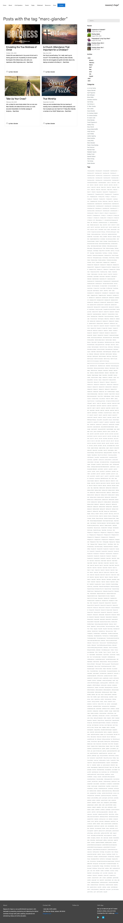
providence (103, 809)
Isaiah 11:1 (94, 403)
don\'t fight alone (95, 725)
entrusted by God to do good (106, 729)
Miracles (93, 518)
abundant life (96, 678)
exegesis (101, 734)
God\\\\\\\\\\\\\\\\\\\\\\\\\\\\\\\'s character (96, 363)
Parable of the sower (97, 530)
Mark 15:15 (108, 483)
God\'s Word (102, 354)
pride (103, 807)
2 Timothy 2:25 (116, 215)
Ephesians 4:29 (103, 302)
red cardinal (95, 814)
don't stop (89, 725)
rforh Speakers (19, 5)
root (117, 821)
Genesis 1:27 (115, 328)
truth (101, 873)
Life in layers (96, 462)
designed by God (108, 720)
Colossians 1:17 (113, 262)
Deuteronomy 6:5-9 (107, 281)
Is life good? (89, 403)
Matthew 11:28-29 (90, 490)
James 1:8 (109, 415)
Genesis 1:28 (89, 330)
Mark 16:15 (113, 483)
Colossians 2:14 (103, 264)
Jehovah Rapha (116, 419)
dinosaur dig (89, 722)
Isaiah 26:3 (109, 403)
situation (103, 828)
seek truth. (102, 826)
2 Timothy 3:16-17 (103, 217)
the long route (95, 863)
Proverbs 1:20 (116, 551)
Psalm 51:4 (116, 577)
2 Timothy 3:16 (110, 217)
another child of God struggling (93, 682)
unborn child (106, 875)
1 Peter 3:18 (98, 189)
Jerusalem (117, 424)
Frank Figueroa (100, 318)
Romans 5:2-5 (95, 614)
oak (88, 790)
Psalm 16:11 (94, 567)
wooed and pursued (109, 884)
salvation (98, 823)
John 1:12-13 (116, 438)
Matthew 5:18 (89, 506)
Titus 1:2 (104, 652)
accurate (111, 678)
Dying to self (89, 290)
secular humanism (107, 823)
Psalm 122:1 (95, 563)
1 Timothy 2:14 (113, 196)
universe (104, 877)
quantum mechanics (115, 809)
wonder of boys (102, 884)
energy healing (97, 729)
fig (111, 739)
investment (94, 765)
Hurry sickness (102, 398)
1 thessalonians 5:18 (93, 201)
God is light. (107, 344)
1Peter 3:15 (116, 201)
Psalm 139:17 (112, 563)
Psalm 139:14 (106, 563)
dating (91, 718)
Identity (116, 398)
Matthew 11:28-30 (98, 490)
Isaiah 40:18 (114, 403)
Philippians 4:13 (112, 537)
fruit (114, 746)
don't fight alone (115, 722)
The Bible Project (96, 633)
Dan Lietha (90, 108)
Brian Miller (90, 97)
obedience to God (92, 790)
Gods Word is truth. (93, 365)
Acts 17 (106, 227)
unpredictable (109, 877)
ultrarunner (95, 875)
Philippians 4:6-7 (97, 539)
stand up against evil (108, 835)
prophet (92, 809)
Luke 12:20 (110, 469)
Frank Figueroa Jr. (92, 122)
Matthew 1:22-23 (90, 499)
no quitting (108, 786)
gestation (107, 748)
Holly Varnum (91, 131)
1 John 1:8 (108, 182)
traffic (111, 868)
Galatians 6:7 (106, 323)
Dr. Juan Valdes (102, 288)
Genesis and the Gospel (114, 335)
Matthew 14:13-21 (115, 492)
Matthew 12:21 (92, 492)
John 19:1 (100, 438)
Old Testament (116, 527)
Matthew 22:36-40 (97, 499)
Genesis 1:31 (100, 330)
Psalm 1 (92, 570)
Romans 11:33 (97, 605)
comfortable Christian (97, 706)
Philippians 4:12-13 (104, 537)
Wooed (104, 668)
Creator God (114, 271)
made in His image (100, 774)
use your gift (94, 880)
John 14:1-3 (95, 436)
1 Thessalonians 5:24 (93, 196)
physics (98, 802)
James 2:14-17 (114, 415)
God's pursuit (96, 354)
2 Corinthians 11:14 (115, 203)
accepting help (105, 678)
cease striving (97, 699)
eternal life (92, 732)
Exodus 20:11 (112, 311)
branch (102, 694)
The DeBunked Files (98, 635)
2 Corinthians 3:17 (113, 208)
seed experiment (90, 826)
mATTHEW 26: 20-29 (114, 772)
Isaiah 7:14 (117, 410)
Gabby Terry (90, 124)
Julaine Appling (91, 136)
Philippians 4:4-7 (90, 539)
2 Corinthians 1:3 (98, 208)
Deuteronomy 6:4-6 (98, 281)
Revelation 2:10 (98, 600)
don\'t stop (101, 725)
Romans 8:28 (102, 619)
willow (88, 884)
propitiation (97, 809)
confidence (113, 708)
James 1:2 (100, 415)
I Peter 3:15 (108, 398)
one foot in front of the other (107, 793)
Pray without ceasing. (99, 546)
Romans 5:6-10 (108, 614)
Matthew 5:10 (102, 504)
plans (102, 802)
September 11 (93, 626)
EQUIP (110, 290)
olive (88, 793)
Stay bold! (100, 628)
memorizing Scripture (91, 779)
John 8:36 (95, 445)
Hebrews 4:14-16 (114, 389)
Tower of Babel (92, 654)
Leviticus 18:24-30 (108, 459)
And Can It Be (104, 234)
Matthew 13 (109, 492)
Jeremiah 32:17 (99, 424)
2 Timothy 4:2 (89, 220)
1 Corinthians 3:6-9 (98, 180)
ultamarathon (110, 873)
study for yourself (99, 840)
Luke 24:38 (108, 473)
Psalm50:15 (92, 584)
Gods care (107, 368)
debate (105, 718)
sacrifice (94, 823)
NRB (88, 520)
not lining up (116, 788)
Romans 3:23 (103, 612)
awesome (96, 687)
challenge (114, 699)
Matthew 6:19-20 (102, 506)
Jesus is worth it (94, 429)
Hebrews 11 (108, 382)
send (106, 826)
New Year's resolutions (101, 523)
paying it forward (104, 800)
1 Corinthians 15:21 (99, 175)
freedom (107, 746)
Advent (108, 229)
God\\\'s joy (109, 356)
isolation (98, 765)
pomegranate (106, 802)
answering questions (104, 682)
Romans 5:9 (91, 617)
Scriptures (111, 624)
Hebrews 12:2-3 (103, 384)
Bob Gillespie (91, 95)
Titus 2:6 (113, 652)
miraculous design (99, 779)
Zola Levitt (116, 673)
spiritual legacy (90, 833)
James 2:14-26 (89, 417)
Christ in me (89, 257)
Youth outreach (96, 673)
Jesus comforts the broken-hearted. (107, 426)
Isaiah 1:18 (99, 403)
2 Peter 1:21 (101, 213)
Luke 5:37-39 (111, 476)
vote (112, 880)
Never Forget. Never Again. (108, 520)
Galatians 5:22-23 (92, 323)
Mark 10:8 (98, 483)
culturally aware (102, 715)
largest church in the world (103, 767)
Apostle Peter (89, 236)
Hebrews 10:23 (90, 382)
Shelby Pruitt (90, 154)
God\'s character (109, 354)
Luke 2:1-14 (113, 473)
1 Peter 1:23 (109, 187)
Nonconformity (90, 527)
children (101, 701)
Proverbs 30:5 (96, 556)
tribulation (98, 870)
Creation (109, 271)
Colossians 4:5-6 (112, 269)
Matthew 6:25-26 (96, 509)
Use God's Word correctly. (100, 659)
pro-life (115, 807)
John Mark (100, 445)
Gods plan (107, 372)
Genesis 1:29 (95, 330)
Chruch (93, 262)
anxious (116, 682)
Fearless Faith (101, 316)
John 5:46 (99, 443)
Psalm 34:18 (97, 574)
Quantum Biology (114, 584)
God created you (101, 342)
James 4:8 (114, 417)
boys (99, 694)
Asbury (101, 236)
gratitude (89, 755)
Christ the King (112, 257)
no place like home (101, 786)
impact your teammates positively (99, 762)
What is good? (98, 664)
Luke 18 (97, 471)
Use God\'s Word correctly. (111, 659)
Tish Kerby (90, 161)
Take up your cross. (109, 631)
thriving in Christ (101, 868)
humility (108, 760)
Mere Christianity (113, 511)
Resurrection (100, 598)
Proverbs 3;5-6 (90, 558)
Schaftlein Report (90, 624)
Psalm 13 (101, 565)
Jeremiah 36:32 (111, 424)
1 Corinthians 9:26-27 (102, 182)
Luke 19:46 (114, 471)
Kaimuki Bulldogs (90, 452)
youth (95, 891)
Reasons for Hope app (115, 586)
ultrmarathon (100, 875)
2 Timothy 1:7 (103, 215)
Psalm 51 (88, 579)
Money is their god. (99, 518)
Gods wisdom (112, 372)
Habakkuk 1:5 (104, 377)
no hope (88, 786)
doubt (100, 727)
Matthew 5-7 (96, 504)
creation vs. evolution (94, 713)
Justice (115, 450)
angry (117, 680)
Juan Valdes (90, 134)
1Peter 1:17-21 (110, 201)
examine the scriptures (95, 734)
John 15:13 (109, 436)
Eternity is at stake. (98, 309)
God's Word (93, 351)
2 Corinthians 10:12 (98, 203)
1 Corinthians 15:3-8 (115, 175)
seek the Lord (97, 826)
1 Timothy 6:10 (95, 199)
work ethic (100, 887)
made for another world (91, 774)
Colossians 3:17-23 (92, 269)
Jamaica (114, 412)
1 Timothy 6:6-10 (109, 199)
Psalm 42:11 (102, 577)
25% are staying (99, 220)
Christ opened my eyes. (97, 257)
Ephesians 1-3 (109, 295)
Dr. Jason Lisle (91, 118)
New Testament (93, 523)
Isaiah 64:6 (107, 410)
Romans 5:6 (113, 614)
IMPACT (112, 398)
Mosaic (117, 518)
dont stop (96, 727)
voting (115, 880)
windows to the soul (94, 884)
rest (107, 819)
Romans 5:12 (115, 612)
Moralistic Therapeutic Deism (109, 518)
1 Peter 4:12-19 (109, 189)
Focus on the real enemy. (109, 316)
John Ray (104, 445)
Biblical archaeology (110, 248)
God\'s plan (89, 356)
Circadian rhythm (99, 262)
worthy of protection (95, 889)
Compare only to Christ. (94, 271)
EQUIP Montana (96, 290)
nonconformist (90, 788)
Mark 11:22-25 (103, 483)
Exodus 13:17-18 (95, 311)
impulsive (108, 762)
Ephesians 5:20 (90, 307)
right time (96, 821)
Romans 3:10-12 (90, 612)
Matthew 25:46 (111, 499)
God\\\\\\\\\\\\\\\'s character (93, 361)
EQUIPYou (106, 290)
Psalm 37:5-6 (113, 574)
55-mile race (95, 222)
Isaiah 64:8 (112, 410)
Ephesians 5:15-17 (100, 304)
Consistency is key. (103, 271)
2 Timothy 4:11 (116, 217)
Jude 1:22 (105, 450)
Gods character (112, 368)
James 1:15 (91, 415)
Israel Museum (94, 412)
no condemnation (116, 783)
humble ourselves (102, 760)
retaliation (110, 819)
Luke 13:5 (89, 471)
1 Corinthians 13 (113, 173)
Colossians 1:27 (96, 264)
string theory (92, 840)
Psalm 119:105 (103, 560)
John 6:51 (103, 443)
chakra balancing (108, 699)
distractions (108, 722)
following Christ (107, 741)
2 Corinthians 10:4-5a (107, 203)
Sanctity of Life (114, 621)
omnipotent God (93, 793)
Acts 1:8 (110, 227)
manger (112, 774)
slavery (107, 828)
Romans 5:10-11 (109, 612)
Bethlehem (104, 246)
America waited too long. (96, 234)
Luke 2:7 (102, 476)
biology (114, 692)
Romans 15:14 (97, 610)
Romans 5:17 (89, 614)
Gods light (111, 370)
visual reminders (108, 880)
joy (101, 765)
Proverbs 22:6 (102, 553)
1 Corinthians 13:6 (106, 173)
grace (115, 753)
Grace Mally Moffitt (92, 129)
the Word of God (111, 856)
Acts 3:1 (96, 229)
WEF (117, 659)
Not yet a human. (97, 527)
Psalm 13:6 (97, 565)
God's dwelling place (107, 351)
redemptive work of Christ (103, 814)
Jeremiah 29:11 (112, 422)
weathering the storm (95, 882)
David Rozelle (96, 276)
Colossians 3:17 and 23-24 (106, 267)
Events (27, 5)
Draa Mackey (91, 120)
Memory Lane (106, 511)
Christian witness (94, 260)
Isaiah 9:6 (89, 412)
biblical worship (98, 692)
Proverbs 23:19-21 (109, 553)
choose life (110, 701)
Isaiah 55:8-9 (92, 410)
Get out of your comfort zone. (96, 337)
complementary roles (91, 708)
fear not (108, 736)
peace (109, 800)
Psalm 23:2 (107, 570)
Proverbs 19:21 (110, 551)
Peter (114, 530)
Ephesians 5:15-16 (93, 304)
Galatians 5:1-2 (105, 321)
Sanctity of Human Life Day (105, 621)
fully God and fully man (96, 748)
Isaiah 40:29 (99, 405)
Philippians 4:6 (111, 539)
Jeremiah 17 (101, 422)
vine (98, 880)
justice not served (106, 765)
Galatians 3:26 (92, 321)
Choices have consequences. (98, 255)
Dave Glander (91, 111)
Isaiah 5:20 (102, 410)
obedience (99, 790)
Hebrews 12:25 (109, 384)
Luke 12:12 (106, 469)
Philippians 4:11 (97, 537)
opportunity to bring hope (106, 795)
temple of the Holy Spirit (92, 854)
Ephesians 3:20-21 (114, 300)
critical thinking (110, 713)
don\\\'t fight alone (108, 725)
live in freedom (114, 769)
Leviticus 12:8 (101, 459)
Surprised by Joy (102, 631)
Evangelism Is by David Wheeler (109, 309)
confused (117, 708)
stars (102, 837)
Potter (115, 544)
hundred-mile (113, 760)
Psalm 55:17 (93, 579)
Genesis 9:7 (106, 335)
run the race (89, 823)
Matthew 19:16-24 (93, 497)
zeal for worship (100, 891)
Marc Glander (91, 143)
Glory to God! (94, 342)
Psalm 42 (106, 577)
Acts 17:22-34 (97, 227)
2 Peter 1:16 (96, 213)
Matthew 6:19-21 (109, 506)
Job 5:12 (109, 431)
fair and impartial (109, 734)
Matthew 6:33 (108, 509)
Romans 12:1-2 (109, 605)
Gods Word (108, 365)
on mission (99, 793)
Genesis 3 (95, 335)
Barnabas (114, 236)
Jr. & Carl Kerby (91, 88)
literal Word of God (100, 769)
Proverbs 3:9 (114, 556)
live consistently (108, 769)
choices (105, 701)
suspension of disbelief (100, 842)
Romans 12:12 (89, 607)
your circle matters (115, 889)
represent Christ (90, 819)
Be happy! (105, 241)
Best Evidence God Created (96, 246)
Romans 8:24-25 (90, 619)
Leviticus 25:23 (115, 459)
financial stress (94, 741)
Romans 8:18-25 (109, 617)
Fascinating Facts (94, 316)
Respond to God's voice (101, 593)
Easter (113, 290)
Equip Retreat (92, 309)
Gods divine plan (94, 370)
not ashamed (110, 788)
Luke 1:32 (98, 473)
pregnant (94, 807)
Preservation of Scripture (108, 546)
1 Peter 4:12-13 (103, 189)
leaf (113, 767)
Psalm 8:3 (103, 581)
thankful (113, 854)
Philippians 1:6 (90, 532)
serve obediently (111, 826)
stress (88, 840)
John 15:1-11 (104, 436)
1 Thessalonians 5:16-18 (99, 194)
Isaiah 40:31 (104, 405)
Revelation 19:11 (107, 598)
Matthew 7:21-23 (115, 509)
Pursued (103, 584)
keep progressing (94, 767)
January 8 (110, 419)
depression (95, 720)
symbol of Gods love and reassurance (100, 849)
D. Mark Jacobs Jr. (94, 274)
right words (101, 821)
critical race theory (102, 713)
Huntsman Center (95, 398)
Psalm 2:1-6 (101, 572)
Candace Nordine (92, 99)
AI (108, 222)
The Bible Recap (104, 633)
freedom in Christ (94, 746)
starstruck (98, 837)
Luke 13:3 (115, 469)
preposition (99, 807)
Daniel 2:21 (115, 274)
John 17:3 (96, 438)
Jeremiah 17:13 (90, 422)
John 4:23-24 (94, 443)
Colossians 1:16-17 (106, 262)
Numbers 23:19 (104, 527)
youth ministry (90, 891)
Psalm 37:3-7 (108, 574)
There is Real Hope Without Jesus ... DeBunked (96, 640)
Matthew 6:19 (115, 506)
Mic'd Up (93, 513)
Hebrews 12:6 (115, 384)
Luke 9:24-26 (97, 478)
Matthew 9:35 (95, 511)
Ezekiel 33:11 (104, 314)
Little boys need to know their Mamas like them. (100, 466)
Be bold (101, 241)
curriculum (107, 715)
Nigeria (117, 523)
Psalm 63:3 (104, 579)
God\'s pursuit (95, 356)
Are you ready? (96, 236)
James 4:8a (109, 417)
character (89, 701)
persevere (89, 802)
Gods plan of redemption (99, 372)
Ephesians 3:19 (107, 300)
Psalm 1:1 (89, 570)
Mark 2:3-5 (95, 485)
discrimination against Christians (99, 722)
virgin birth (102, 880)
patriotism (98, 800)
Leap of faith (95, 459)
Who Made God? (90, 666)
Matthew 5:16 (114, 504)
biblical (111, 692)
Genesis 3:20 (89, 335)
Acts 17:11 (92, 227)
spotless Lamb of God (105, 833)
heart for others (111, 755)
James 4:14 (100, 417)
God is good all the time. (100, 344)
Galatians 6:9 (112, 323)
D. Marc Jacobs (91, 106)
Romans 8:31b (108, 619)
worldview (104, 887)
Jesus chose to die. (96, 426)
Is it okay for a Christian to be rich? (112, 401)
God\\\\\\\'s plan (114, 358)
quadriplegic (108, 809)
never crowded (96, 783)
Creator (88, 274)
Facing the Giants (111, 314)
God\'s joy (115, 354)
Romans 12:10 (115, 605)
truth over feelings (95, 873)
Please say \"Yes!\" (93, 544)
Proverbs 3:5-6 (102, 556)
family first (104, 736)
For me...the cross (93, 318)
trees (91, 870)
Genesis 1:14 (99, 328)
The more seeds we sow (101, 638)
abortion (115, 675)
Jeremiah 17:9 (96, 422)
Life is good (93, 464)
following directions (115, 741)
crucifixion (89, 715)
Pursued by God (98, 584)
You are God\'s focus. (94, 671)
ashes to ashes (103, 685)
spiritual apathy (109, 830)
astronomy (109, 685)
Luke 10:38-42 (100, 469)
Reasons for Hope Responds (104, 586)
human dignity (90, 760)
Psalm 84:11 (93, 581)
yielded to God (102, 889)
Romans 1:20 (115, 610)
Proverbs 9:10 (102, 558)
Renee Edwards (93, 593)
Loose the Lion (113, 466)
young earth (108, 889)
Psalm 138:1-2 (100, 563)
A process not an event (103, 222)
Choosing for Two (107, 255)
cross (115, 713)
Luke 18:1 (93, 471)
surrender (93, 842)
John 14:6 (100, 436)
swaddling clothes (108, 842)
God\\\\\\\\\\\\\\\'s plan (104, 361)
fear (95, 739)
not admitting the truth (102, 788)
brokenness (114, 694)
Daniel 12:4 (110, 274)
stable (111, 833)
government (110, 753)
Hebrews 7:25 (101, 391)
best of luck (115, 687)
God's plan (91, 354)
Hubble (112, 396)
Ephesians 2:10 (98, 297)
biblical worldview (90, 692)
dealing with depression (98, 718)
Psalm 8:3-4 (98, 581)
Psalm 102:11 (91, 560)
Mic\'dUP (106, 513)
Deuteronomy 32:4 (90, 281)
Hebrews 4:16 (89, 391)
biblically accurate (105, 692)
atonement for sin (90, 687)
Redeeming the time (98, 591)
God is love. (113, 344)
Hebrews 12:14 (96, 384)
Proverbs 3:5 (108, 556)
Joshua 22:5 (89, 450)
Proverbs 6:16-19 (97, 558)
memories (99, 776)
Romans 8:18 (115, 617)
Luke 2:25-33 (92, 476)
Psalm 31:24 (112, 572)
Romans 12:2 (95, 607)
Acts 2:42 (92, 229)
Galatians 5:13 (111, 321)
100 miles (100, 201)
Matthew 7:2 (89, 511)
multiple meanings (107, 781)
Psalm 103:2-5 (97, 560)
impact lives (89, 762)
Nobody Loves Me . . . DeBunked (110, 525)
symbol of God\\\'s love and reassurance (94, 847)
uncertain (89, 877)
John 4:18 (89, 443)
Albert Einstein (114, 229)
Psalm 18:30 (105, 567)
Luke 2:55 (97, 476)
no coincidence (103, 783)
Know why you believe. (112, 455)
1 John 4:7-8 (93, 187)
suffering (105, 840)
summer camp (110, 840)
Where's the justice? (115, 664)
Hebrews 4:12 (107, 389)
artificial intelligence (96, 685)
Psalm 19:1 (110, 567)
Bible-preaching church (97, 248)
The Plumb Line (105, 635)
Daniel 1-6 (105, 274)
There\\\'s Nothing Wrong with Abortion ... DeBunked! (97, 647)
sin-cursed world (98, 828)
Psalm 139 (92, 565)
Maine (113, 478)
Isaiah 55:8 (97, 410)
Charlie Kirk (89, 255)
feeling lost (99, 739)
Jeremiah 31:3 (92, 424)
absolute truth (90, 678)
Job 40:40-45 (99, 431)
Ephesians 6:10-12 (97, 307)
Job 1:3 (91, 431)
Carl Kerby (90, 102)
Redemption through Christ (108, 591)
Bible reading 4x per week (112, 246)
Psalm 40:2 (92, 577)
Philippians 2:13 (97, 532)
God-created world (109, 349)
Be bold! (97, 241)
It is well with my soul (108, 412)
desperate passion (115, 720)
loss (100, 772)
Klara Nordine (91, 138)
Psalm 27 (91, 572)
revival (92, 821)
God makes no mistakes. (91, 349)
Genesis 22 (115, 330)
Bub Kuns (112, 250)
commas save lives (105, 706)
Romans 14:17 (107, 607)
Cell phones (115, 253)
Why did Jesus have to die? (106, 666)
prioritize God (110, 807)
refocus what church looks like (93, 816)
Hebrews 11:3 (102, 382)
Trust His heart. (106, 654)
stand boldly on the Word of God (97, 835)
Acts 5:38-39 (100, 229)
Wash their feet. (96, 661)
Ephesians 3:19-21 (100, 300)
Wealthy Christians (103, 661)
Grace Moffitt (110, 375)
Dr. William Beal (109, 288)
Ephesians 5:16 (107, 304)
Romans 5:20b (101, 614)
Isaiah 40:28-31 (93, 405)
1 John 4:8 (98, 187)
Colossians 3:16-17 (90, 267)
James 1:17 (96, 415)
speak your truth (102, 830)
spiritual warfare (97, 833)
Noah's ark (102, 525)
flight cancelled (101, 741)
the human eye (93, 861)
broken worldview (107, 694)
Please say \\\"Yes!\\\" (102, 544)
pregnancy (89, 807)
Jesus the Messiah (109, 429)
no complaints (109, 783)
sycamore (114, 842)
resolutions (96, 819)
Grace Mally (104, 375)
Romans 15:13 (91, 610)
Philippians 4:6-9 (105, 539)
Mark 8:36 (113, 485)
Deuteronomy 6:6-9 (91, 283)
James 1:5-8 (105, 415)
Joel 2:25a (113, 431)
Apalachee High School (112, 234)
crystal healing (95, 715)
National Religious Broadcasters (96, 520)
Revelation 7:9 (111, 600)
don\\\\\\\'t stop (90, 727)
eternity (105, 732)
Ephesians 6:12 (111, 307)
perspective (94, 802)
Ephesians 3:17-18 (93, 300)
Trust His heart (112, 654)
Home (4, 5)
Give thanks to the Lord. (107, 337)
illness (118, 760)
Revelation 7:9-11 (105, 600)
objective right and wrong (107, 790)
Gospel (100, 375)
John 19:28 (105, 438)
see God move (115, 823)
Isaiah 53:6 (113, 408)
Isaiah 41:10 (89, 408)
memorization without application (108, 776)
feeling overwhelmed (106, 739)
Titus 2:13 (109, 652)
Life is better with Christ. (104, 462)
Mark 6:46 (109, 485)
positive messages (113, 802)
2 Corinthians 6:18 (113, 210)
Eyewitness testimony (97, 314)
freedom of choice (102, 746)
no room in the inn (114, 786)
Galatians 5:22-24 (100, 323)
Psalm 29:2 (96, 572)
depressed (117, 718)
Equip (33, 5)
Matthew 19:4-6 (114, 497)
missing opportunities (108, 779)
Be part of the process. (112, 241)
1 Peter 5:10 (115, 189)
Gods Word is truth (101, 365)
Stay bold (105, 628)
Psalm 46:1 (111, 577)
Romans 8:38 (96, 621)
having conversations (104, 755)
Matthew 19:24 (107, 497)
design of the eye (101, 720)
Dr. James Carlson (92, 115)
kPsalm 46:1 (113, 765)
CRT (88, 253)
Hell (106, 391)
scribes (102, 823)
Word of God (109, 668)
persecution (113, 800)
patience (93, 800)
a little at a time (100, 675)
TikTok (96, 652)
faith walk (116, 734)
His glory (117, 391)
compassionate (112, 706)
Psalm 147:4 (89, 567)
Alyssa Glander (91, 90)
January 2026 (105, 419)
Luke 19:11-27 (102, 471)
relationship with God (104, 816)
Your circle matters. (102, 671)
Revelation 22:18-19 (90, 600)
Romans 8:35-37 (115, 619)
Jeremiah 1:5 (107, 422)
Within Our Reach (98, 668)
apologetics (89, 685)
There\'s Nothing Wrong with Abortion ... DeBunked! (107, 645)
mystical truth (114, 781)
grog (98, 755)
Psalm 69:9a (114, 579)
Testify (115, 631)
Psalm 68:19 (109, 579)
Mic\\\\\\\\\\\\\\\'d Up (93, 516)
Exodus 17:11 (101, 311)
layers (111, 767)
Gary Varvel (90, 127)
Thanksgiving (89, 633)
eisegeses (104, 727)
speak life (96, 830)
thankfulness (108, 854)
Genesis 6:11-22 (100, 335)
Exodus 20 (117, 311)
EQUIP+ (101, 290)
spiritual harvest (115, 830)
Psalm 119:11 (109, 560)
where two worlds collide (113, 882)
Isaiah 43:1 (98, 408)
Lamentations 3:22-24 (113, 457)
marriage (95, 776)
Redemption (116, 591)
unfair (100, 877)
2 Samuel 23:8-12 (112, 213)
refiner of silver (111, 814)
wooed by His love (93, 887)
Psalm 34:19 (102, 574)
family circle (99, 736)
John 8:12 (107, 443)
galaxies (103, 748)
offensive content (116, 790)
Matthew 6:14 (95, 506)
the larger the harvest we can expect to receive (105, 861)
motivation (101, 781)
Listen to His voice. (105, 464)
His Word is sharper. (111, 391)
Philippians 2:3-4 (110, 532)
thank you (104, 854)
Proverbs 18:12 (98, 551)
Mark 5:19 (100, 485)
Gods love (92, 372)
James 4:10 (95, 417)
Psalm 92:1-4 (112, 581)
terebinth (99, 854)
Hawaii (114, 377)
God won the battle (101, 349)
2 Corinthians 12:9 (108, 206)
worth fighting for (114, 887)
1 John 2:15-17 (113, 182)
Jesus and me (89, 426)
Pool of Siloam (110, 544)
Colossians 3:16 (98, 267)
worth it (88, 889)
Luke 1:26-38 (93, 473)
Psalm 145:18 (111, 565)
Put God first (108, 584)
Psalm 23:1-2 (97, 570)
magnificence (107, 774)
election (108, 727)
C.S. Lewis (117, 250)
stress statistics (116, 837)
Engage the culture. (102, 295)
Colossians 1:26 (90, 264)
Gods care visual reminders (99, 368)
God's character (99, 351)
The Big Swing (90, 635)
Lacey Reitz (90, 140)
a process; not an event (108, 675)
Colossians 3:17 (99, 269)
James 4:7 (104, 417)
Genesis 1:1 (110, 328)
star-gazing (93, 837)
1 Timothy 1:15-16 (101, 196)
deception (109, 718)
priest (106, 807)
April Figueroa (91, 93)
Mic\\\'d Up (111, 513)
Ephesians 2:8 (111, 297)
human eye (96, 760)
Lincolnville (98, 464)
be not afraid (101, 687)
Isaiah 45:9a (108, 408)
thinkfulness (94, 868)
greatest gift (94, 755)
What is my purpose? (106, 664)
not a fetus (96, 788)
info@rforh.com (47, 913)
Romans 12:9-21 (102, 607)
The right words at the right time (113, 638)
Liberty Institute (90, 462)
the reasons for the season (111, 863)
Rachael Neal (91, 149)
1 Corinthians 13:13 (98, 173)
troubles (102, 870)
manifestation (89, 776)
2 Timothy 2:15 (109, 215)
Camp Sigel (92, 253)
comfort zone (89, 706)
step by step (105, 837)
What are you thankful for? (113, 661)
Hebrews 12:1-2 (113, 382)
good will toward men (94, 753)
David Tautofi (102, 276)
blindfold (89, 694)
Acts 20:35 (115, 227)
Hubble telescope (107, 396)
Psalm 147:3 (117, 565)
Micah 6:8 (105, 516)
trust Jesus (112, 870)
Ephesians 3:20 (90, 302)
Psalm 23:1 (103, 570)
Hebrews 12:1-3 (90, 384)
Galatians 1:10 (112, 318)
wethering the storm (104, 882)
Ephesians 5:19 (113, 304)
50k (91, 222)
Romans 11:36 (103, 605)
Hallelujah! (110, 377)
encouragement (90, 729)
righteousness (107, 821)
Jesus (115, 429)
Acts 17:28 (103, 227)
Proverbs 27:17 (115, 553)
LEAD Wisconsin (90, 457)
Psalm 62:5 (99, 579)
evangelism (110, 732)
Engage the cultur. (94, 295)
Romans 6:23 (97, 617)
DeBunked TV (114, 276)
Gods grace (100, 370)
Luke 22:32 (103, 473)
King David (115, 452)
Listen (110, 464)
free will (88, 746)
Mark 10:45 (93, 483)
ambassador (99, 680)
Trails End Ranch (99, 654)
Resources (48, 5)
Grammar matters (94, 377)
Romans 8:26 (96, 619)
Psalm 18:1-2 (99, 567)
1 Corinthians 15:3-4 (107, 175)
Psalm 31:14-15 (106, 572)
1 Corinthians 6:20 (115, 180)
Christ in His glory (115, 255)
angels (113, 680)
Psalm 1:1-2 (115, 567)
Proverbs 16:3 (92, 551)
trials (94, 870)
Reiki (88, 593)
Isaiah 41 (94, 408)
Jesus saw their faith (102, 429)
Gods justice (105, 370)
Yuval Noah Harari (103, 673)
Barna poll (110, 236)
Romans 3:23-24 (97, 612)
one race (115, 793)
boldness (93, 694)
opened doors (97, 795)
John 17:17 (92, 438)
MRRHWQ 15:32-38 (104, 478)
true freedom (106, 870)
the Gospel (96, 856)
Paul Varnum (90, 147)
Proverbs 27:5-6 (90, 556)
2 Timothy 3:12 (96, 217)
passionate (89, 800)
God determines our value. (110, 342)
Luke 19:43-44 (108, 471)
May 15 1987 (101, 511)
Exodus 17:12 (106, 311)
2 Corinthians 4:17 (98, 210)
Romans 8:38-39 (90, 621)
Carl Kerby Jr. (90, 104)
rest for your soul (102, 819)
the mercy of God (102, 863)
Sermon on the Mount (101, 626)
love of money (104, 772)
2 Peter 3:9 (106, 213)
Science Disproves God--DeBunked (101, 624)
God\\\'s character (102, 356)
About (10, 5)
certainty (102, 699)
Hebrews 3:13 (101, 389)
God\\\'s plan (114, 356)
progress (88, 809)
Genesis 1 (110, 330)
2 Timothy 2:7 (90, 217)
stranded (110, 837)
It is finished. (100, 412)
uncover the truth (95, 877)
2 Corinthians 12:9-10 (91, 206)
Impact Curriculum (90, 401)
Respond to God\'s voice (111, 593)
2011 (94, 220)
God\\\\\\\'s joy (107, 358)
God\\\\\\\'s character (98, 358)
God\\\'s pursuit (90, 358)
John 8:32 (91, 445)
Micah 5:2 (101, 516)
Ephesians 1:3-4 (92, 297)
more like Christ (95, 781)
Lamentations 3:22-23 (104, 457)
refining (116, 814)
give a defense (113, 748)
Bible (104, 248)
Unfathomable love (90, 659)
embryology (112, 727)
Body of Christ (102, 250)
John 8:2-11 (112, 443)
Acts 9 (105, 229)
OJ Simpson (110, 527)
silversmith (92, 828)
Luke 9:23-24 (91, 478)
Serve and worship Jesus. (110, 626)
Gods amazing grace (115, 365)
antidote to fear (112, 682)
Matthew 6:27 (102, 509)
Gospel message (95, 375)
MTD (110, 478)
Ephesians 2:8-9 (105, 297)
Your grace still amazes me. (112, 671)
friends (111, 746)
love (108, 772)
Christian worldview (102, 260)
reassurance (89, 814)
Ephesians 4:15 (96, 302)
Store (54, 5)
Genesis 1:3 (106, 330)
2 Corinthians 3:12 (105, 208)
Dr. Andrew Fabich (92, 113)
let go (116, 767)
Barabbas (105, 236)
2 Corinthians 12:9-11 (100, 206)
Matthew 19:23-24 (100, 497)
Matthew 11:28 (104, 490)
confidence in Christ (106, 708)
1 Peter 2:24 (114, 187)
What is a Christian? (91, 664)
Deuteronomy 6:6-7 (115, 281)
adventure (94, 680)
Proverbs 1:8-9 (89, 553)
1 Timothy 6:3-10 (102, 199)
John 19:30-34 (110, 438)
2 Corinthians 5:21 (106, 210)
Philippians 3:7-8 (90, 537)
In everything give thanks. (100, 401)
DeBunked (40, 5)
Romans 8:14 (102, 617)
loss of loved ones (95, 772)
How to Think (100, 396)
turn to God (105, 873)
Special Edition (91, 156)
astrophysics (114, 685)
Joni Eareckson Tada (111, 445)
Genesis (88, 337)
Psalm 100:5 (114, 558)
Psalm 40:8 (97, 577)
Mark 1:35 (90, 485)
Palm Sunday (89, 530)
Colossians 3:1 (106, 269)
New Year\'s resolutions (111, 523)
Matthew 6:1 (89, 509)
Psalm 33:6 (92, 574)
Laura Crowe (89, 459)
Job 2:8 (95, 431)
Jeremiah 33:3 (105, 424)
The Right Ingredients (113, 635)
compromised (98, 708)
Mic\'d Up (101, 513)
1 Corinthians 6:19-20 (107, 180)
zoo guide (105, 891)
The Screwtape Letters (91, 638)
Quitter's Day (89, 586)
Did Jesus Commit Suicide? (108, 283)
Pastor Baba (104, 530)
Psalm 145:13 (106, 565)
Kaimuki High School (99, 452)
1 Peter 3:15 (93, 189)
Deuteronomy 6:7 (98, 283)
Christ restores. (105, 257)
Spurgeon (96, 628)
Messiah (88, 513)
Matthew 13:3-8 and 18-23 (101, 492)
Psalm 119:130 (114, 560)
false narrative (93, 736)
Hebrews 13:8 (89, 389)
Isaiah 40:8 (109, 405)
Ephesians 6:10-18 (104, 307)
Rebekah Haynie (91, 152)
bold (97, 694)
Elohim (88, 295)
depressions (89, 720)
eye (105, 734)
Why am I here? (97, 666)
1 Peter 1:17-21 (103, 187)
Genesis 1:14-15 (93, 328)
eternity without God (99, 732)
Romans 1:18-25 (109, 610)
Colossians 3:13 (116, 264)
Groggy (100, 377)
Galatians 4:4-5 (99, 321)
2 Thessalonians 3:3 (96, 215)
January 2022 (99, 419)
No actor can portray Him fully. (93, 525)
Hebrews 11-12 (96, 382)
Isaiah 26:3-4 (104, 403)
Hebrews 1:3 (95, 389)
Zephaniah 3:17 (110, 673)
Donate (61, 5)
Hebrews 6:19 (95, 391)
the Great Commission (103, 856)
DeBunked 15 (107, 276)
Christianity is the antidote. (112, 260)
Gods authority (90, 368)
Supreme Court (95, 631)
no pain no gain (94, 786)
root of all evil (113, 821)
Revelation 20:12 (113, 598)
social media (112, 828)
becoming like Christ (109, 687)
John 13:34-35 (89, 436)
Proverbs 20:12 (96, 553)
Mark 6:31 (104, 485)
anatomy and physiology (107, 680)
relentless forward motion (113, 816)
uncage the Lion (112, 875)
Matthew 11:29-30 (111, 490)
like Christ (94, 769)
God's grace (114, 351)
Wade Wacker (91, 163)
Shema (91, 628)
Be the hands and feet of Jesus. (104, 243)
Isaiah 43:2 (103, 408)
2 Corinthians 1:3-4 (115, 206)
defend (113, 718)
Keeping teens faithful (108, 452)
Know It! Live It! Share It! (102, 455)
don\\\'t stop (115, 725)
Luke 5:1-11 (106, 476)
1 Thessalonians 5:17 (108, 194)
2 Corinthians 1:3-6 (90, 208)
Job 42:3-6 (105, 431)
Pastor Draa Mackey (92, 145)
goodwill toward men (103, 753)
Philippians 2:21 (103, 532)
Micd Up (109, 516)
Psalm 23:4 (112, 570)
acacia (100, 678)
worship (108, 887)
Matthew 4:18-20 (90, 504)
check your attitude (95, 701)
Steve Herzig (90, 159)
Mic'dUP (97, 513)
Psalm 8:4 (107, 581)
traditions (107, 868)
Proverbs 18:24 (104, 551)
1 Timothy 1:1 (107, 196)
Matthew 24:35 (105, 499)
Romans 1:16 (103, 610)
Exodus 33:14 (89, 314)
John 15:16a (114, 436)
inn (90, 765)
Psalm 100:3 (108, 558)
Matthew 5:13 (108, 504)
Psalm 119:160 (89, 563)
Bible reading (89, 248)
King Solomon (94, 455)
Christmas (89, 262)
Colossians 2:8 (109, 264)
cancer (92, 699)
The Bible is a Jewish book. (113, 633)
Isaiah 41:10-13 (114, 405)
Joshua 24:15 (95, 450)
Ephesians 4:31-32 (110, 302)
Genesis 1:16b (104, 328)
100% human (104, 201)
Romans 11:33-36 (90, 605)
